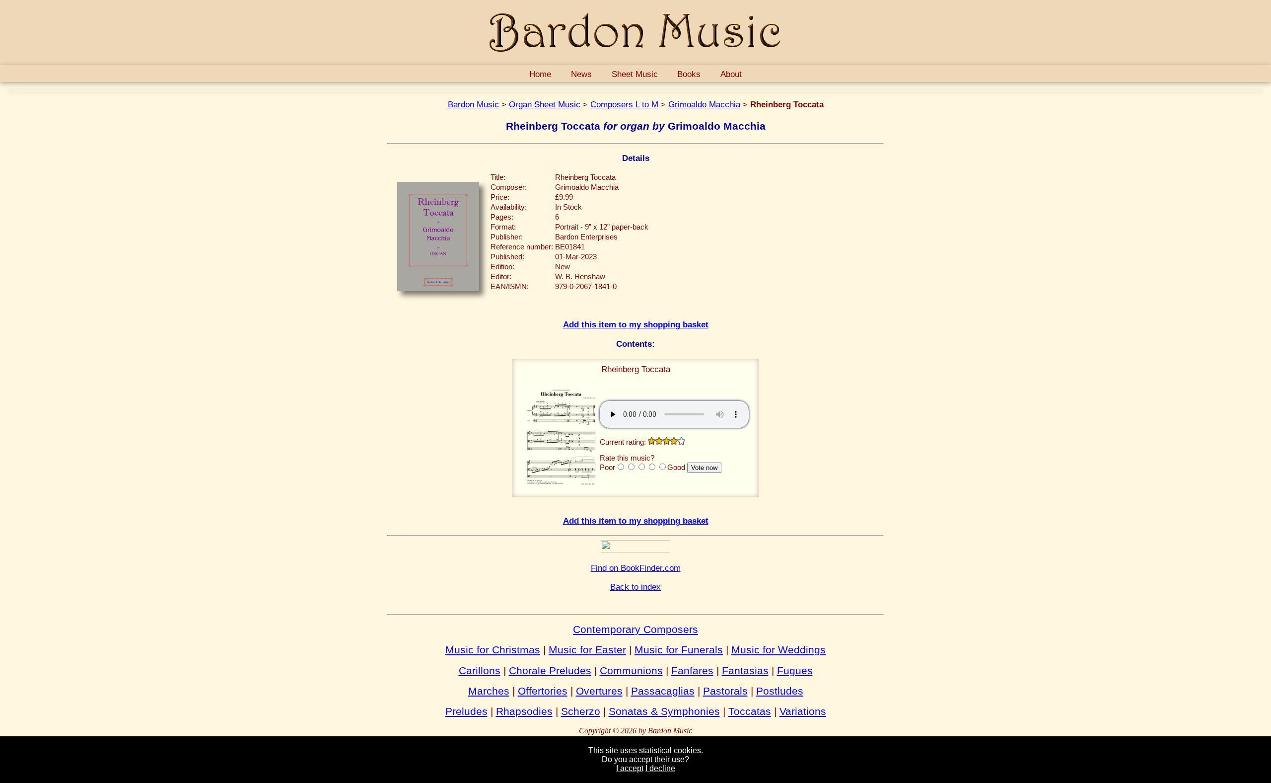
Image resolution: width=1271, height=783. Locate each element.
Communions (631, 670)
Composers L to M (624, 104)
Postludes (779, 691)
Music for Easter (587, 649)
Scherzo (580, 711)
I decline (660, 768)
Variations (802, 711)
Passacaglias (663, 691)
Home (540, 74)
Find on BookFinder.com (636, 568)
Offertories (542, 691)
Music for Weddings (778, 649)
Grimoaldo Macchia (704, 104)
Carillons (479, 670)
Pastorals (725, 691)
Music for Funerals (679, 649)
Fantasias (745, 670)
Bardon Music (473, 104)
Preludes (466, 711)
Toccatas (749, 711)
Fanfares (692, 670)
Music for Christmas (492, 649)
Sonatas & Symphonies (664, 711)
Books (689, 74)
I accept (629, 768)
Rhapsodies (524, 711)
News (581, 74)
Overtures (599, 691)
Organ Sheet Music (544, 104)
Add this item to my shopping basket (635, 324)
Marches (488, 691)
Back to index (635, 587)
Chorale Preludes (550, 670)
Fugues (795, 670)
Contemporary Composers (635, 629)
